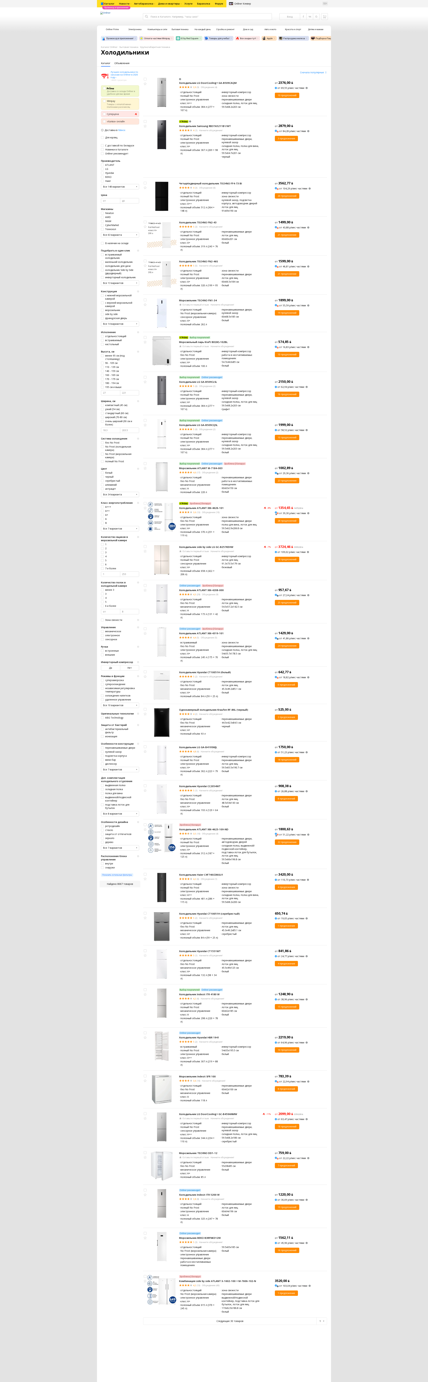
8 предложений (286, 798)
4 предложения (286, 887)
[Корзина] (324, 16)
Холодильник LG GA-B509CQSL (198, 425)
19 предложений (287, 312)
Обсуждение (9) (209, 594)
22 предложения (287, 842)
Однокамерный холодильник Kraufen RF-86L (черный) (213, 709)
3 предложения (286, 138)
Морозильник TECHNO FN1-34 (198, 300)
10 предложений (287, 95)
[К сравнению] (145, 79)
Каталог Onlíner (109, 47)
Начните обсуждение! (211, 130)
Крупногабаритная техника (155, 47)
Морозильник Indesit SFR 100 (197, 1076)
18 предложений (287, 559)
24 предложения (287, 645)
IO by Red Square (189, 38)
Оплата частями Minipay (157, 38)
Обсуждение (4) (208, 87)
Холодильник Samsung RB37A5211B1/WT (205, 126)
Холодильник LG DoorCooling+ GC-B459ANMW (208, 1114)
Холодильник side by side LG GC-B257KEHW (206, 547)
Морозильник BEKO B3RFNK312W (200, 1237)
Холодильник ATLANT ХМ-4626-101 (201, 508)
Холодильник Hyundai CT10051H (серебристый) (209, 913)
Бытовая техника (129, 47)
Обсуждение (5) (208, 637)
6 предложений (286, 684)
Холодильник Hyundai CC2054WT (200, 786)
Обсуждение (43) (210, 1285)
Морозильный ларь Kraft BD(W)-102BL (203, 342)
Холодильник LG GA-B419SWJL (198, 747)
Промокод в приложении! (119, 38)
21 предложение (287, 234)
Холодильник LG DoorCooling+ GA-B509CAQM (208, 82)
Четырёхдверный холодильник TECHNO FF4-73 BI (210, 183)
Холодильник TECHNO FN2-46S (198, 261)
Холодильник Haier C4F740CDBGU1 (201, 874)
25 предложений (287, 602)
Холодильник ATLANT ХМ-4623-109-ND (203, 829)
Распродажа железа (294, 38)
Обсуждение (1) (208, 878)
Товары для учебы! (219, 38)
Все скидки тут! (248, 38)
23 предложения (287, 480)
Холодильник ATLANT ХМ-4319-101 (201, 633)
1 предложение (286, 925)
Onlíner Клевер (242, 3)
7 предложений (286, 1165)
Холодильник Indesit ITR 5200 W (199, 1194)
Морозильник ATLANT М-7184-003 (201, 468)
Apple (270, 38)
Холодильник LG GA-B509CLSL (198, 381)
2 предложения (286, 717)
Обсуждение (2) (207, 386)
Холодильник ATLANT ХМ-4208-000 (201, 590)
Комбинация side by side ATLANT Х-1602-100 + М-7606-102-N (217, 1281)
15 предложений (287, 1006)
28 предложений (287, 520)
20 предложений (287, 195)
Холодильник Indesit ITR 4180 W (199, 994)
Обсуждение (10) (210, 512)
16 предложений (287, 394)
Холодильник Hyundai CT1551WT (200, 951)
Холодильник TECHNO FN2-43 (198, 222)
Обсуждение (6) (207, 187)
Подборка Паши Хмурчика (330, 38)
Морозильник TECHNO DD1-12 (198, 1153)
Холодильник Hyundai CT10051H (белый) (205, 672)
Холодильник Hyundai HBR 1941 (199, 1037)
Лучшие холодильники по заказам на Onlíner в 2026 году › (124, 74)
